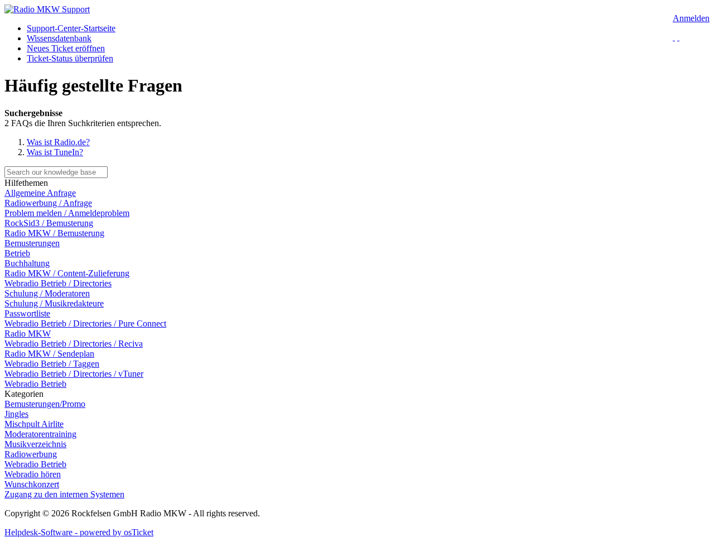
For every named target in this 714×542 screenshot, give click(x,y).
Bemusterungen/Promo (44, 404)
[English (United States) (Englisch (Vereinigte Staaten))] (678, 37)
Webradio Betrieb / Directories (58, 283)
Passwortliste (27, 313)
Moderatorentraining (40, 434)
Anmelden (691, 18)
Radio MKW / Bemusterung (54, 233)
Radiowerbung (30, 454)
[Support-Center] (47, 9)
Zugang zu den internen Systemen (64, 494)
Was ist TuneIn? (55, 152)
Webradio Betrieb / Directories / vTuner (73, 373)
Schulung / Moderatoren (47, 293)
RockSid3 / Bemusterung (48, 223)
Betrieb (17, 253)
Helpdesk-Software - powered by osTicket (78, 532)
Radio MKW (27, 333)
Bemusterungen (32, 243)
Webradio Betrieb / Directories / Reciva (73, 343)
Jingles (16, 414)
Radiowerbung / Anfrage (48, 203)
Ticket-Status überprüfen (70, 58)
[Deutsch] (674, 37)
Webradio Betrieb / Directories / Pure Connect (85, 323)
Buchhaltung (27, 263)
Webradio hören (32, 474)
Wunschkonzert (31, 484)
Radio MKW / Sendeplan (49, 353)
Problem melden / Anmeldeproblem (66, 213)
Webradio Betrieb (35, 383)
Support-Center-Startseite (71, 28)
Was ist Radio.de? (58, 142)
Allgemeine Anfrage (40, 193)
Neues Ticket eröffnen (66, 48)
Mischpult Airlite (34, 424)
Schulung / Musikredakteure (54, 303)
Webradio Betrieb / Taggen (51, 363)
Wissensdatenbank (59, 38)
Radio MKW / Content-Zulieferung (66, 273)
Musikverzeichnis (35, 444)
